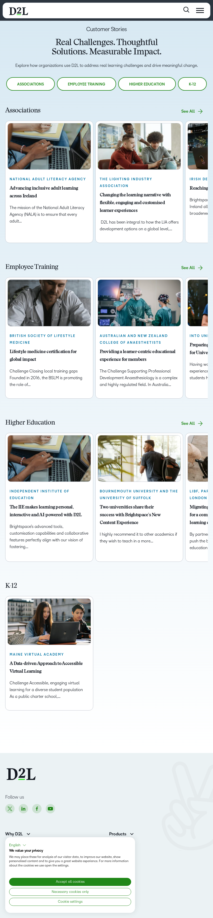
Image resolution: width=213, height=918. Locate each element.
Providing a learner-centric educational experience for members (138, 356)
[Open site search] (186, 10)
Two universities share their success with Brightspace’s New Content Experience (130, 515)
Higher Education (147, 84)
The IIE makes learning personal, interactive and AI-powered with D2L (46, 511)
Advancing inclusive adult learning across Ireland (44, 192)
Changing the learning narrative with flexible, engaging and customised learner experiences (135, 203)
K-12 (192, 84)
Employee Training (86, 84)
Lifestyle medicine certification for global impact (43, 356)
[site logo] (18, 10)
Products (117, 834)
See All (188, 111)
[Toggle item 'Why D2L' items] (28, 833)
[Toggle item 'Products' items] (132, 833)
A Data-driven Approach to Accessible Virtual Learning (46, 668)
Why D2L (14, 834)
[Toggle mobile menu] (200, 10)
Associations (30, 84)
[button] (17, 845)
